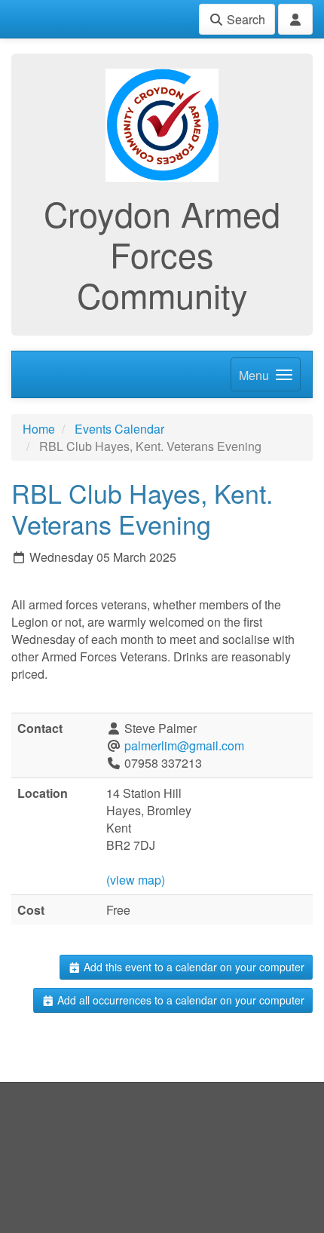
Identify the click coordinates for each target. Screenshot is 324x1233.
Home (39, 428)
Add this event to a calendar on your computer (192, 966)
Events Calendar (119, 428)
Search (244, 19)
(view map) (135, 879)
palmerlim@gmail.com (184, 745)
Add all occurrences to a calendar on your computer (179, 1000)
